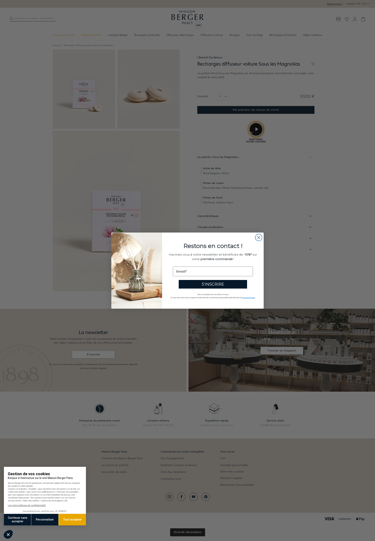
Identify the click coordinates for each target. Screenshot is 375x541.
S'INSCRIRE (213, 284)
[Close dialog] (258, 237)
